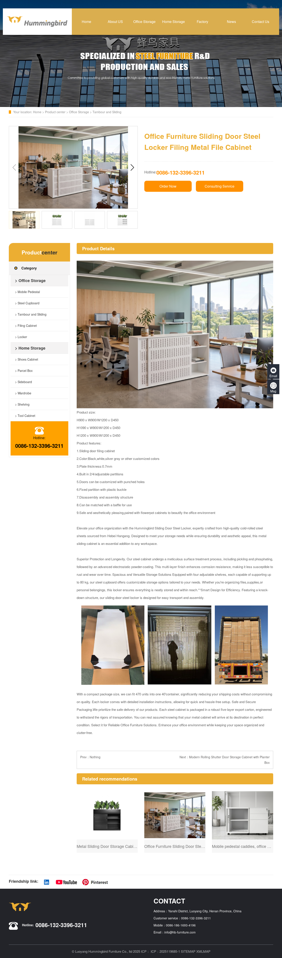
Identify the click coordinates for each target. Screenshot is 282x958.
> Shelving (22, 404)
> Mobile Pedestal (27, 292)
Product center (55, 112)
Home (37, 112)
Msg (273, 391)
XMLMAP (203, 951)
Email (273, 376)
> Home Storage (30, 348)
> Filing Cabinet (26, 325)
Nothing (95, 757)
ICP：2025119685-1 (165, 951)
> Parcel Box (24, 370)
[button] (132, 167)
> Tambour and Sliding (30, 314)
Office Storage (79, 112)
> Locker (21, 337)
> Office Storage (30, 280)
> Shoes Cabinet (26, 359)
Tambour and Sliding (107, 112)
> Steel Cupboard (27, 303)
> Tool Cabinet (25, 415)
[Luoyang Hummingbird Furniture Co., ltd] (37, 21)
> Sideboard (23, 382)
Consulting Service (219, 186)
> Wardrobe (23, 393)
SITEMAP (188, 951)
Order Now (168, 186)
